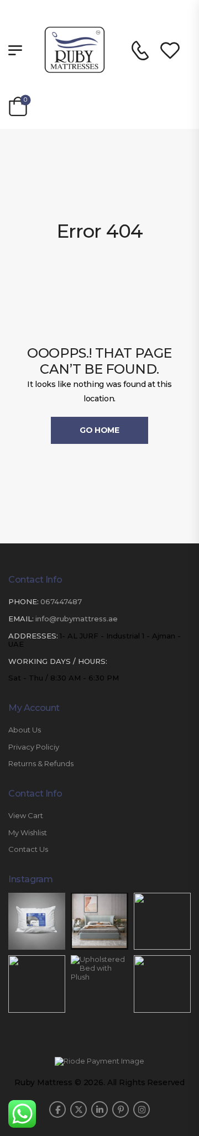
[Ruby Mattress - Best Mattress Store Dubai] (74, 49)
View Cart (25, 816)
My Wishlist (27, 833)
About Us (24, 730)
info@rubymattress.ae (76, 618)
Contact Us (28, 849)
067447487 (61, 601)
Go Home (99, 430)
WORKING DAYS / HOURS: (57, 661)
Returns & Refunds (41, 764)
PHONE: (23, 601)
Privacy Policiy (33, 747)
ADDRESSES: (33, 635)
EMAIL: (21, 618)
